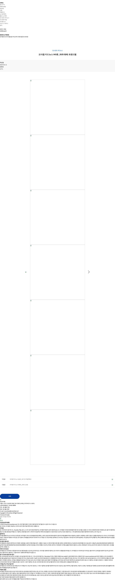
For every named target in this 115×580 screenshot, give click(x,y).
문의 (1, 25)
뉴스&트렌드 (3, 14)
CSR (1, 10)
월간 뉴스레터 (3, 16)
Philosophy (3, 6)
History (2, 8)
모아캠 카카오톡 (7, 517)
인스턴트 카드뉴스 (4, 18)
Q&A (1, 517)
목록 (10, 496)
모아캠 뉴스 (3, 21)
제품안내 (2, 12)
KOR (1, 29)
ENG (5, 29)
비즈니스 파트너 (4, 23)
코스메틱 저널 (3, 20)
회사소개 (2, 4)
